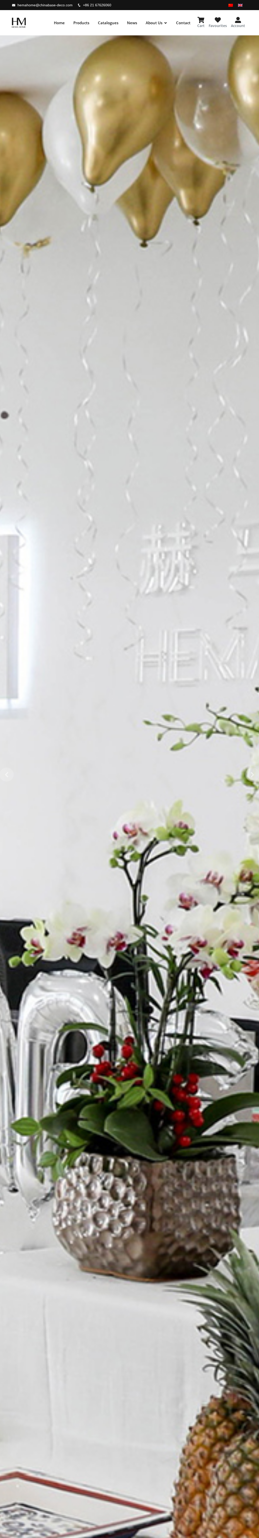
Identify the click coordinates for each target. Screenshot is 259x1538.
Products (81, 22)
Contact (183, 22)
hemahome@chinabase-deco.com (45, 5)
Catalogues (108, 22)
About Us (154, 22)
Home (59, 22)
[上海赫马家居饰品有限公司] (19, 22)
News (132, 22)
